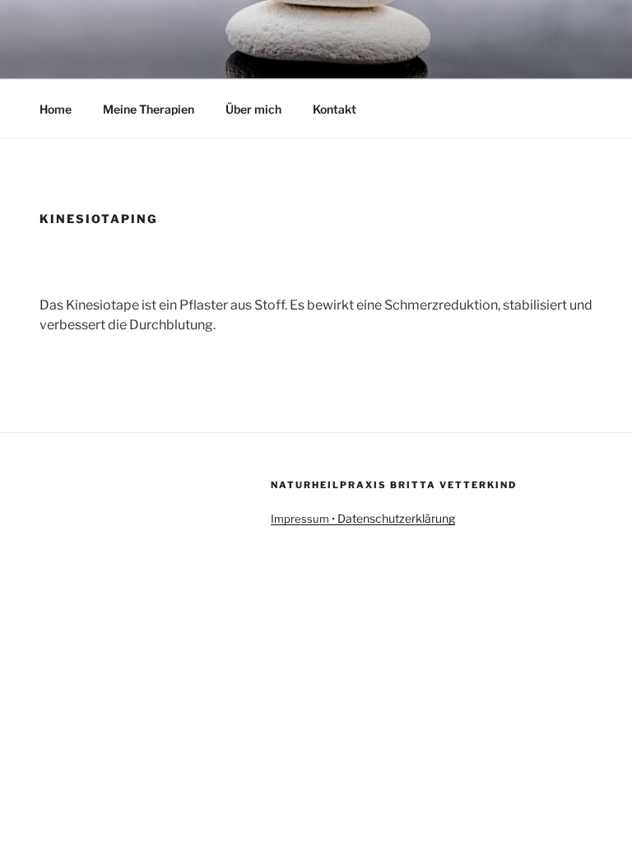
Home (56, 109)
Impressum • (304, 518)
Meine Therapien (148, 109)
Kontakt (334, 109)
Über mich (253, 109)
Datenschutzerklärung (396, 518)
